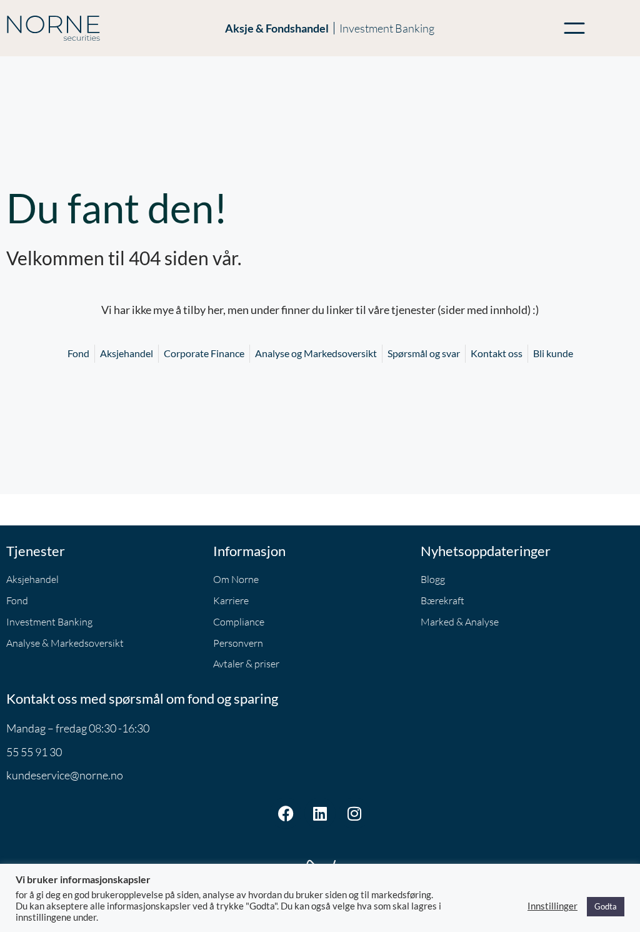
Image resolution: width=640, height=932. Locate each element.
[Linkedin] (320, 813)
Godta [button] (605, 906)
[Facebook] (285, 813)
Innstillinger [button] (553, 906)
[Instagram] (354, 813)
